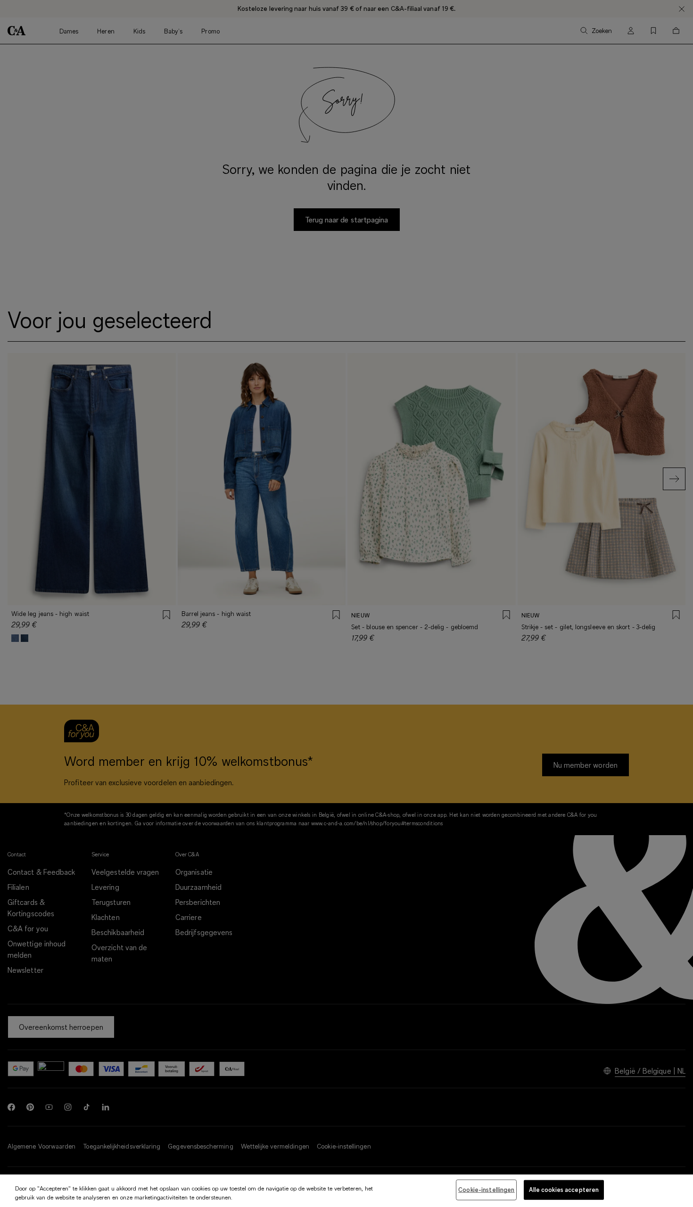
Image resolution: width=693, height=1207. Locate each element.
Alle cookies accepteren (564, 1189)
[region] (346, 1190)
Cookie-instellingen (486, 1189)
